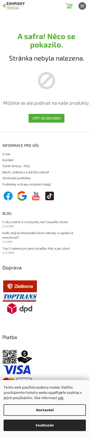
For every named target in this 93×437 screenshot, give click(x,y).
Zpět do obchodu (46, 118)
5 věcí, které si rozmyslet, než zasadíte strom (35, 222)
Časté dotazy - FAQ (16, 166)
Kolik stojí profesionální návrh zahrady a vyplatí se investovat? (37, 235)
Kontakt (8, 160)
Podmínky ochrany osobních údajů (26, 184)
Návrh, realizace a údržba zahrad (25, 172)
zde (60, 398)
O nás (6, 154)
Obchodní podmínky (16, 178)
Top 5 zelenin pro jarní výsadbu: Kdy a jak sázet (36, 249)
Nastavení (45, 410)
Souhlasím (45, 425)
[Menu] (82, 6)
